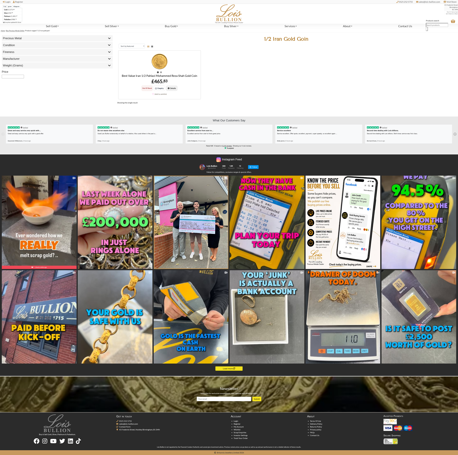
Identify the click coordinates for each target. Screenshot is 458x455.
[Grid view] (148, 46)
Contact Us (405, 26)
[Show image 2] (161, 72)
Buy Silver (230, 26)
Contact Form (124, 427)
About (347, 26)
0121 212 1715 (125, 421)
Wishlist (237, 429)
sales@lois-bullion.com (128, 424)
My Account (239, 427)
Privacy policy (315, 429)
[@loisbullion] (202, 167)
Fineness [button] (8, 52)
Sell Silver (111, 26)
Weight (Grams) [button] (13, 65)
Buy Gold (170, 26)
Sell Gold (51, 26)
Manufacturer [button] (11, 58)
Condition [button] (9, 45)
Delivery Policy (316, 424)
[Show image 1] (158, 72)
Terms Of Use (315, 421)
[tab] (5, 6)
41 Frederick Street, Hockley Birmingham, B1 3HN (139, 429)
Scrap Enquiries (240, 432)
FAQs (312, 432)
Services (290, 26)
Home (3, 31)
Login (7, 2)
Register (19, 2)
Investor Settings (241, 435)
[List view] (151, 46)
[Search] (427, 29)
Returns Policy (316, 427)
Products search (432, 20)
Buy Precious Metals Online (15, 31)
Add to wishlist (161, 94)
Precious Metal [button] (12, 38)
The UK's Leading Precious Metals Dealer (229, 22)
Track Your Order (241, 438)
